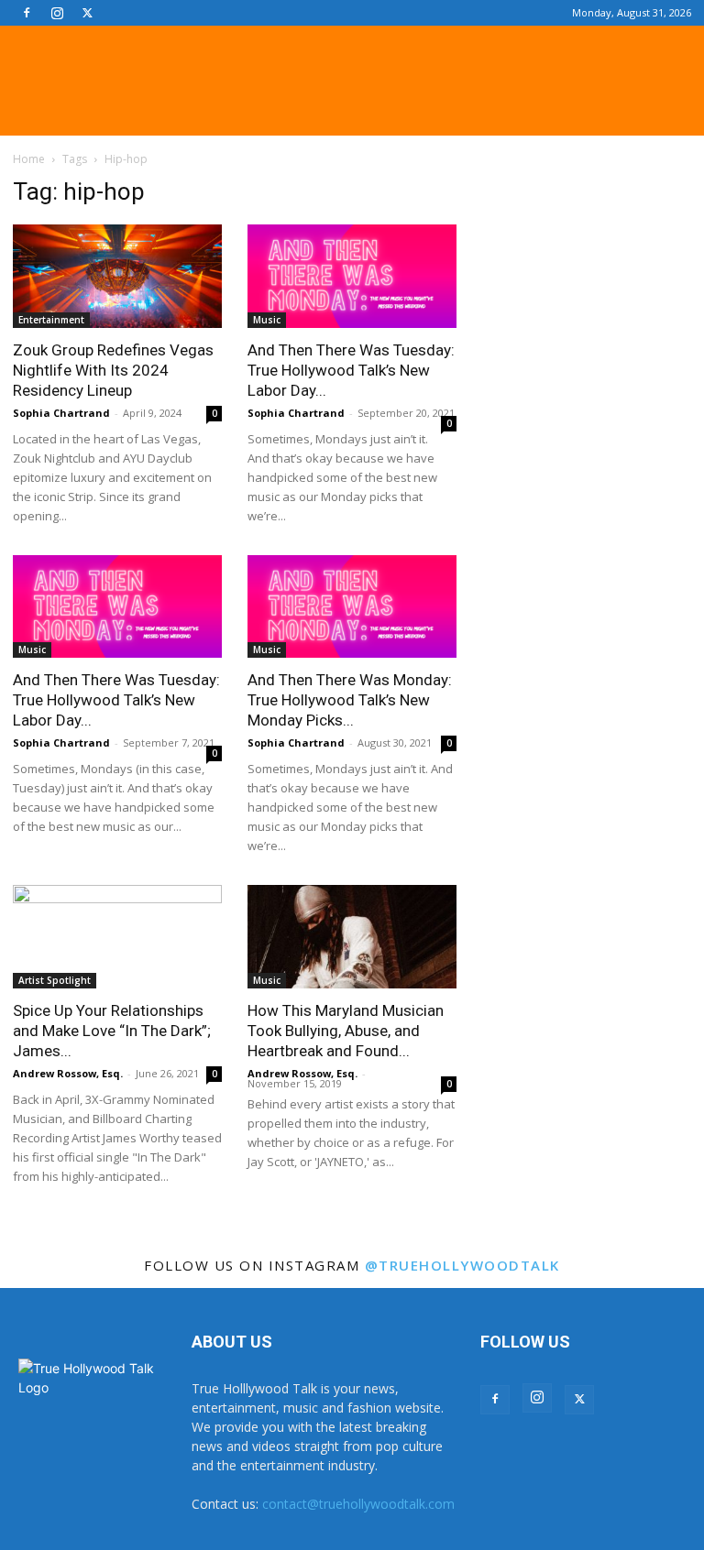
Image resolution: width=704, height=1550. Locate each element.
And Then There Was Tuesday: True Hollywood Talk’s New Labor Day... (351, 370)
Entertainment (51, 319)
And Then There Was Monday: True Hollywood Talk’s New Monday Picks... (350, 700)
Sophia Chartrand (61, 413)
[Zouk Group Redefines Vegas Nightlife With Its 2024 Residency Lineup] (117, 276)
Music (266, 319)
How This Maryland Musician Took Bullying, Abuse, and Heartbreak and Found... (346, 1030)
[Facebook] (26, 13)
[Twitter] (87, 13)
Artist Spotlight (54, 980)
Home (29, 159)
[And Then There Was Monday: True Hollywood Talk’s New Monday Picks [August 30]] (352, 607)
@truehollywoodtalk (462, 1265)
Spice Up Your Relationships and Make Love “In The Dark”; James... (112, 1030)
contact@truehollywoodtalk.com (358, 1503)
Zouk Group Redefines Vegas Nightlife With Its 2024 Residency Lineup (113, 370)
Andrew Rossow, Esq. (68, 1073)
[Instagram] (57, 13)
